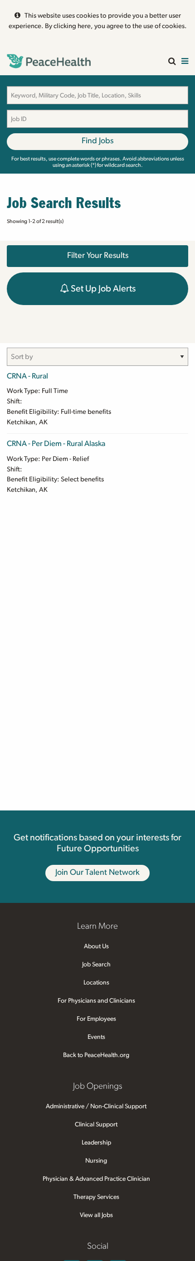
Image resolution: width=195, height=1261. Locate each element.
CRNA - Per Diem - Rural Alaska (56, 443)
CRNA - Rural (27, 376)
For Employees (96, 1019)
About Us (96, 946)
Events (96, 1037)
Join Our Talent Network (97, 872)
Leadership (96, 1143)
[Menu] (184, 61)
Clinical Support (96, 1124)
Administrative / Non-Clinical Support (96, 1106)
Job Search (96, 964)
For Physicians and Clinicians (96, 1001)
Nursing (96, 1161)
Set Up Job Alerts (102, 288)
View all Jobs (96, 1215)
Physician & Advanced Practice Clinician (96, 1179)
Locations (96, 983)
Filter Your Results (97, 256)
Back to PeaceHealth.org (96, 1055)
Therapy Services (96, 1197)
